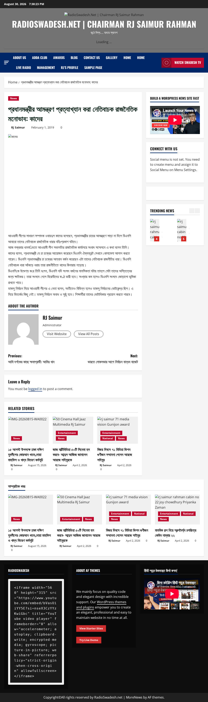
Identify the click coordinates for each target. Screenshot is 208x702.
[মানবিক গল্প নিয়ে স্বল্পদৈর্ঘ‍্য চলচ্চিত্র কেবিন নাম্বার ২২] (177, 509)
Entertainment (67, 433)
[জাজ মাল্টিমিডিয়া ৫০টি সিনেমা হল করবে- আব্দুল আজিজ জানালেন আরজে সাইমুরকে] (79, 509)
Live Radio (23, 67)
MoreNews (134, 697)
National (107, 438)
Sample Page (93, 67)
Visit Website (57, 334)
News (13, 98)
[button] (6, 62)
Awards (59, 57)
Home (127, 57)
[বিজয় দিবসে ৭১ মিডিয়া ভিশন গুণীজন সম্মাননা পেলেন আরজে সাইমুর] (128, 509)
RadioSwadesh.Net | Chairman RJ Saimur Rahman (104, 24)
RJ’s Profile (69, 67)
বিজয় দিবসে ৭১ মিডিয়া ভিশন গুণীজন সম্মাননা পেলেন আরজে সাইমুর (114, 454)
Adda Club (39, 57)
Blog (74, 57)
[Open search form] (157, 63)
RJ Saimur (18, 127)
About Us (19, 57)
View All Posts (88, 334)
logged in (35, 389)
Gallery (111, 57)
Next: (113, 358)
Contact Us (92, 57)
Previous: (31, 358)
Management (46, 67)
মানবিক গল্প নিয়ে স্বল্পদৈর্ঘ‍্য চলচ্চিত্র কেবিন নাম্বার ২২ (175, 532)
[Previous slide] (191, 210)
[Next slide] (197, 210)
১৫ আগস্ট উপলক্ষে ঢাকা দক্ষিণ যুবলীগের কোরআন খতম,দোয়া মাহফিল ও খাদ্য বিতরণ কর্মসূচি (25, 454)
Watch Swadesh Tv (187, 62)
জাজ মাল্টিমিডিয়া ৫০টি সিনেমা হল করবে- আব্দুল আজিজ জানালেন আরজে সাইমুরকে (71, 454)
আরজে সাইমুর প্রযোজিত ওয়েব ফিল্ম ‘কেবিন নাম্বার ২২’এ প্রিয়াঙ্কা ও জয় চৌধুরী (154, 230)
